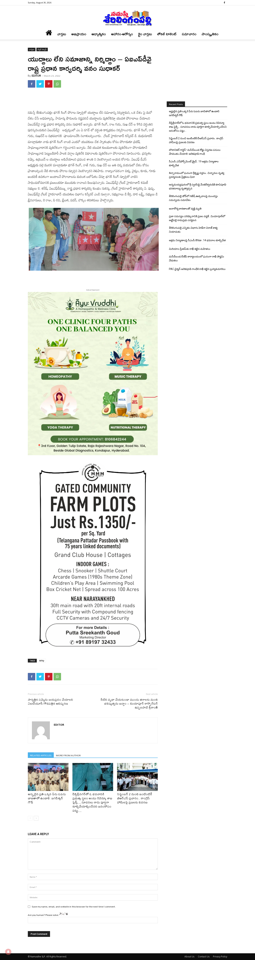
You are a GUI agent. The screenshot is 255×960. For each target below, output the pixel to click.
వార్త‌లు (61, 34)
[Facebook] (224, 2)
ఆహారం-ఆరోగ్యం (122, 34)
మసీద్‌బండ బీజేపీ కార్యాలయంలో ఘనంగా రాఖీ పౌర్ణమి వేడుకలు (196, 258)
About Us (189, 956)
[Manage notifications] (8, 952)
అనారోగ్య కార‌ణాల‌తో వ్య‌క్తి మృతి (185, 208)
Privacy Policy (220, 956)
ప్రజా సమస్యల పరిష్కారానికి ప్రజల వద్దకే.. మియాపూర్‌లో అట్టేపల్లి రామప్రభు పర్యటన (197, 218)
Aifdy (41, 660)
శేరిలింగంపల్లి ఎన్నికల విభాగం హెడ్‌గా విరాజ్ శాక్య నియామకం (193, 229)
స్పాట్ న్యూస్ (42, 49)
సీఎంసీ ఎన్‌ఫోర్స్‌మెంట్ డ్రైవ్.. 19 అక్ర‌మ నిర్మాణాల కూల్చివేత (194, 163)
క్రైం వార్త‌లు (145, 34)
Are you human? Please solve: (44, 914)
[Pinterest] (48, 84)
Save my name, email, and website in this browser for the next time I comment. (74, 906)
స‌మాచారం (189, 34)
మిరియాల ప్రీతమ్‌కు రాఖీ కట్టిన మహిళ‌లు (189, 248)
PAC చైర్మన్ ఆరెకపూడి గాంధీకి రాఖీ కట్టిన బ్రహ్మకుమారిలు (197, 268)
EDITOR (36, 75)
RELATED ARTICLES (41, 755)
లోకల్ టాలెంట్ (167, 34)
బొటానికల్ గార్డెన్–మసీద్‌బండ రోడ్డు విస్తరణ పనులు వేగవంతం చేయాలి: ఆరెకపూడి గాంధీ (194, 151)
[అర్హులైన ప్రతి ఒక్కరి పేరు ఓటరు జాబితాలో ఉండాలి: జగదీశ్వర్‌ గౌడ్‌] (48, 777)
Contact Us (203, 956)
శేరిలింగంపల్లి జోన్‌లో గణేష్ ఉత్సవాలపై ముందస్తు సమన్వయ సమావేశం (193, 198)
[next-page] (36, 818)
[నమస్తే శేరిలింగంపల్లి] (127, 18)
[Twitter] (40, 84)
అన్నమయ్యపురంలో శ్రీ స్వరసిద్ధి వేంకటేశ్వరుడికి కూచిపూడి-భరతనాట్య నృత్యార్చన (198, 186)
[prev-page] (30, 818)
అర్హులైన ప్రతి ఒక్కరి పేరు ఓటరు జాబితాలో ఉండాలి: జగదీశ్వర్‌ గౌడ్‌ (47, 798)
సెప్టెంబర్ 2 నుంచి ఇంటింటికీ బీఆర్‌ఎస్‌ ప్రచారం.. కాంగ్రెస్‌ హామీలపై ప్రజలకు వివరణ (134, 798)
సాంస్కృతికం (210, 34)
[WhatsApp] (57, 84)
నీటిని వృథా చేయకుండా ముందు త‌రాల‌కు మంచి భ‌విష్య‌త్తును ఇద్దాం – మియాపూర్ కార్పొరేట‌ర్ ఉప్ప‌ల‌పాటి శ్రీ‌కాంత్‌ (129, 703)
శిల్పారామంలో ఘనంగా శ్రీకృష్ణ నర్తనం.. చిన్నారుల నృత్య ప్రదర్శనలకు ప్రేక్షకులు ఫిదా (196, 174)
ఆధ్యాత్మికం (98, 34)
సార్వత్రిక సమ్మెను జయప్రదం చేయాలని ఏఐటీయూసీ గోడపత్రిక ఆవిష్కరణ (50, 701)
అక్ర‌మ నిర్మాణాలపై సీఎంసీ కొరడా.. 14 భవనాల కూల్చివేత (197, 240)
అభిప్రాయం (78, 34)
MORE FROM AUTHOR (68, 755)
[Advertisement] (92, 100)
